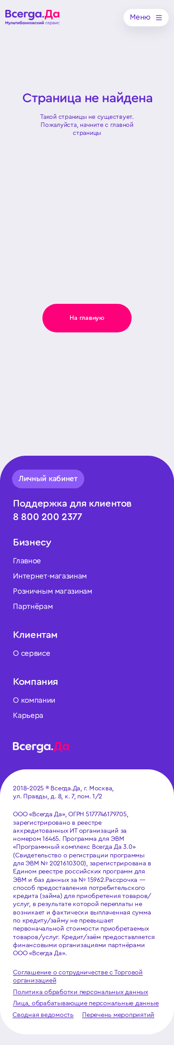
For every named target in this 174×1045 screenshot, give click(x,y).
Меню (140, 17)
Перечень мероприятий (118, 1014)
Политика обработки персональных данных (80, 992)
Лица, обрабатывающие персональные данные (85, 1003)
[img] (32, 17)
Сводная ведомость (43, 1014)
